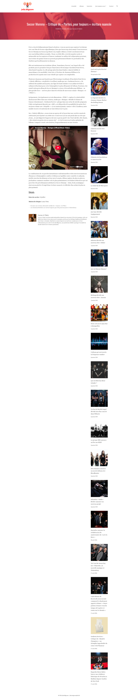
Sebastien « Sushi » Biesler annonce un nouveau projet (97, 502)
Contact (111, 6)
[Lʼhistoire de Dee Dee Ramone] (99, 125)
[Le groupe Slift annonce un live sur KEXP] (99, 436)
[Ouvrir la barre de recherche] (117, 6)
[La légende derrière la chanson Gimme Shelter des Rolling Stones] (99, 94)
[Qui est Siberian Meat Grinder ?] (99, 377)
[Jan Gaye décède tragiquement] (99, 208)
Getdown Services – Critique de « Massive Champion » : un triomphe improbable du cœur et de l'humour (99, 641)
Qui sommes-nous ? (100, 6)
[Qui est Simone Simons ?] (99, 265)
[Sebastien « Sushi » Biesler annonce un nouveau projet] (99, 496)
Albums (81, 6)
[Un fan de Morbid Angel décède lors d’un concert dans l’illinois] (99, 406)
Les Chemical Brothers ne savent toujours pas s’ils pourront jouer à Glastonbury (53, 208)
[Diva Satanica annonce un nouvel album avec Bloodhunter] (99, 465)
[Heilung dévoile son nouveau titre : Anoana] (99, 291)
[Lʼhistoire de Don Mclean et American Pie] (99, 153)
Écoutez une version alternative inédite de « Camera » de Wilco (48, 206)
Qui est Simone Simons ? (99, 269)
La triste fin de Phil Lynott (99, 186)
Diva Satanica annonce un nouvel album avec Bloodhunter (98, 471)
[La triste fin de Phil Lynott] (99, 182)
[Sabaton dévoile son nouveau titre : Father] (99, 237)
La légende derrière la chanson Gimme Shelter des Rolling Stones (99, 100)
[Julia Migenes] (27, 6)
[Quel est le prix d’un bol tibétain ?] (99, 66)
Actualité (73, 6)
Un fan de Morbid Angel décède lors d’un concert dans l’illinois (99, 411)
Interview (89, 6)
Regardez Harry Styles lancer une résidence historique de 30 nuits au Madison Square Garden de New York (99, 676)
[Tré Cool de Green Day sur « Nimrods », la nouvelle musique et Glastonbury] (99, 560)
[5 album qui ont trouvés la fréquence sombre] (99, 348)
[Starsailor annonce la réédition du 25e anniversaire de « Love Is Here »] (99, 526)
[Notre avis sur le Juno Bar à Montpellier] (99, 320)
